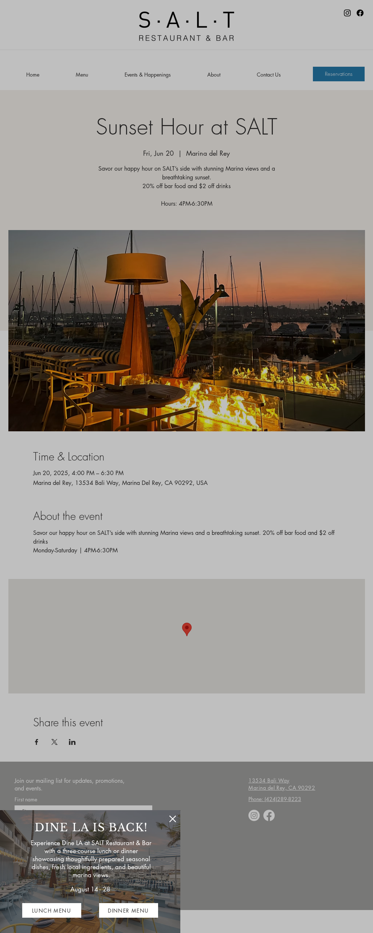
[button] (172, 819)
